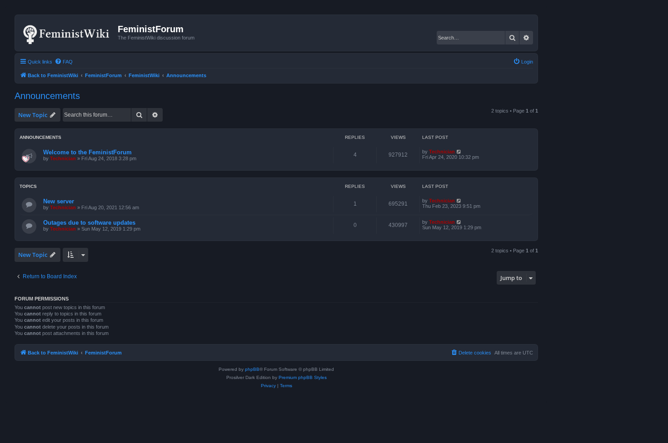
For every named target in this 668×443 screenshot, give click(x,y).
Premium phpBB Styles (303, 377)
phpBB (252, 369)
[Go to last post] (459, 151)
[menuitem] (64, 61)
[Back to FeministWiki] (67, 32)
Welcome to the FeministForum (87, 152)
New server (58, 201)
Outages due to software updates (89, 222)
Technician (63, 158)
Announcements (47, 96)
